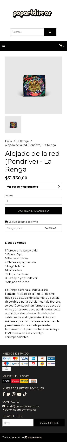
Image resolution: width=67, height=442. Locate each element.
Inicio (8, 141)
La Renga (22, 141)
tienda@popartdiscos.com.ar (22, 406)
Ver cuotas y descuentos (22, 186)
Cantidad (9, 195)
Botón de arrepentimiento (20, 409)
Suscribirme (49, 422)
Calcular (50, 228)
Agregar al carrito (33, 210)
